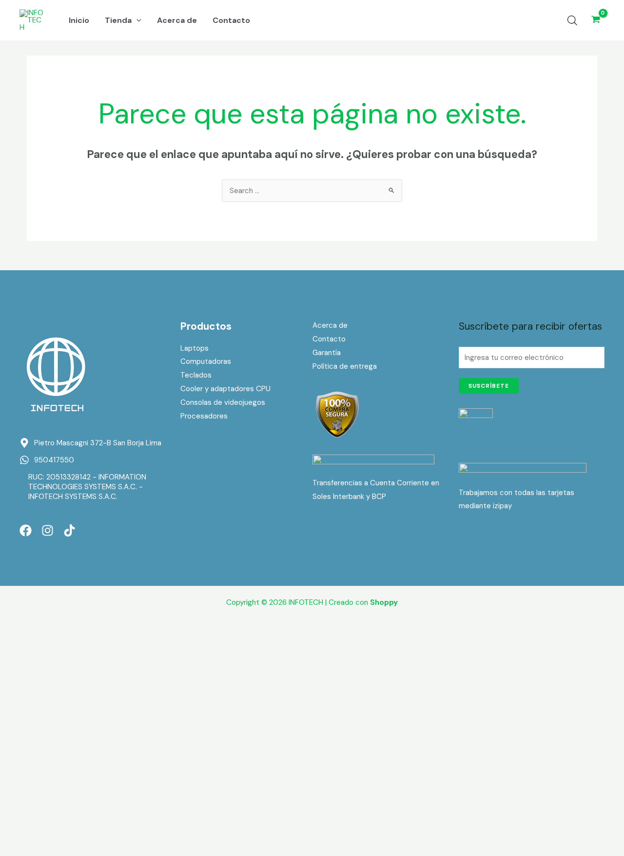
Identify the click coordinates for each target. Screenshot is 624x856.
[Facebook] (26, 530)
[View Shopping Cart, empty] (595, 20)
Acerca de (330, 325)
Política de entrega (344, 366)
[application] (136, 20)
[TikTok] (69, 530)
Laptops (194, 348)
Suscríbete (488, 386)
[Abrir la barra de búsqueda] (572, 20)
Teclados (196, 375)
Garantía (326, 353)
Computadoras (205, 361)
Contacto (329, 339)
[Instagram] (47, 530)
